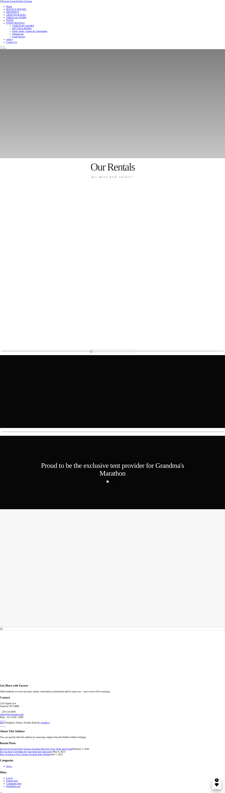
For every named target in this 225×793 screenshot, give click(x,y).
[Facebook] (1, 720)
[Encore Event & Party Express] (16, 1)
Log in (9, 778)
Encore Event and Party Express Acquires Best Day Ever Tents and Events (36, 749)
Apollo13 (45, 722)
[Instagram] (3, 720)
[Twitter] (5, 720)
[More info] (2, 47)
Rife (2, 722)
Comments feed (13, 783)
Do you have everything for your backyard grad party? (26, 751)
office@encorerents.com (12, 714)
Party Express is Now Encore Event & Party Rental (25, 754)
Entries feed (12, 781)
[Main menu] (5, 48)
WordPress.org (13, 786)
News (9, 766)
